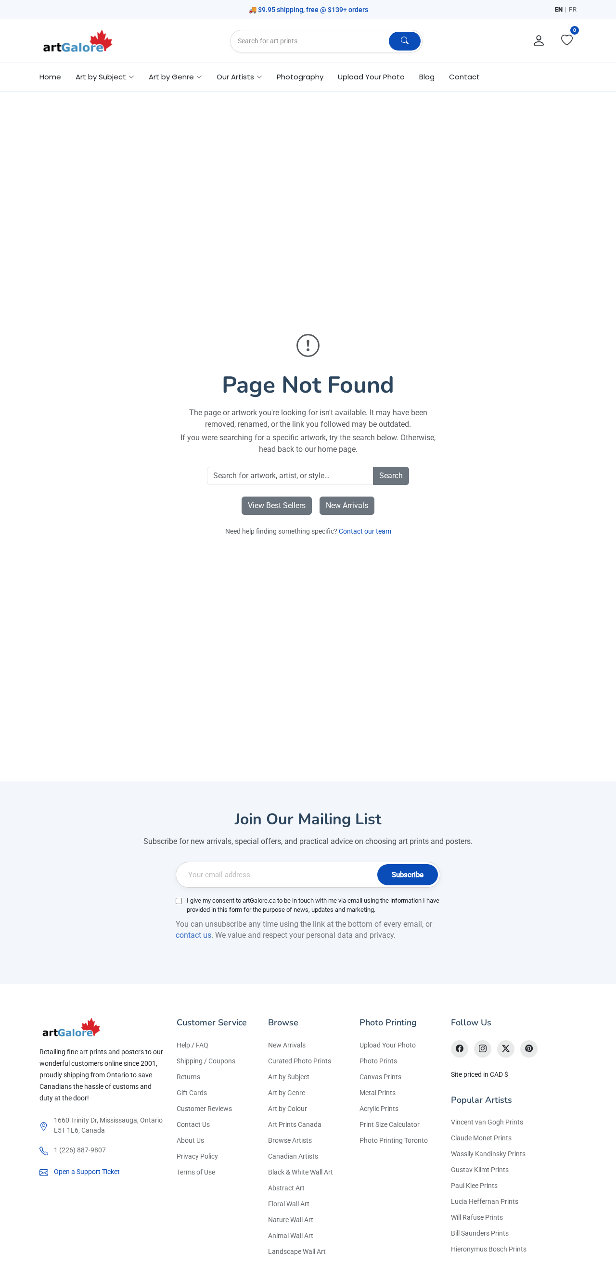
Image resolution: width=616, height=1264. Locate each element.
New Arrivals (347, 505)
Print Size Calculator (389, 1124)
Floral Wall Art (288, 1204)
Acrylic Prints (378, 1108)
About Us (190, 1140)
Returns (188, 1077)
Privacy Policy (197, 1156)
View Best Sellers (277, 505)
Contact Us (193, 1124)
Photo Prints (378, 1061)
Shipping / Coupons (206, 1061)
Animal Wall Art (290, 1235)
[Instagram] (482, 1049)
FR (573, 9)
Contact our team (365, 531)
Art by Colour (287, 1108)
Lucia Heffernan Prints (484, 1201)
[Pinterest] (529, 1049)
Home (50, 77)
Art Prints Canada (294, 1124)
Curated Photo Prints (299, 1061)
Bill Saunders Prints (480, 1233)
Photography (300, 77)
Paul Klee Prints (474, 1185)
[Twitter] (505, 1049)
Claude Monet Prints (481, 1138)
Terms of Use (196, 1172)
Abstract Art (286, 1188)
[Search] (405, 41)
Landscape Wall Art (297, 1251)
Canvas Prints (380, 1077)
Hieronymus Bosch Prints (488, 1249)
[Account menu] (539, 41)
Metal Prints (377, 1093)
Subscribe (408, 874)
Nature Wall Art (290, 1220)
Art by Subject (288, 1077)
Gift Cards (192, 1093)
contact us (193, 935)
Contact (464, 77)
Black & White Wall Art (300, 1172)
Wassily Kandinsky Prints (488, 1154)
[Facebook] (459, 1049)
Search (391, 475)
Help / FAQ (192, 1045)
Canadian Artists (293, 1156)
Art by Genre (286, 1093)
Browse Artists (290, 1140)
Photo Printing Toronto (393, 1140)
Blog (427, 77)
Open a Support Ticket (87, 1171)
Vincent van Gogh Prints (487, 1122)
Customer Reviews (204, 1108)
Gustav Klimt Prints (480, 1170)
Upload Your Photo (371, 77)
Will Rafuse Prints (477, 1217)
